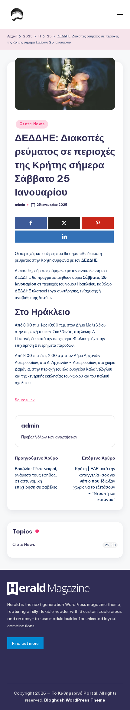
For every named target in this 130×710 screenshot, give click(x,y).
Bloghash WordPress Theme (74, 700)
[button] (49, 437)
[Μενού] (120, 14)
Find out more (25, 643)
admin (30, 425)
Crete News (31, 124)
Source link (25, 399)
